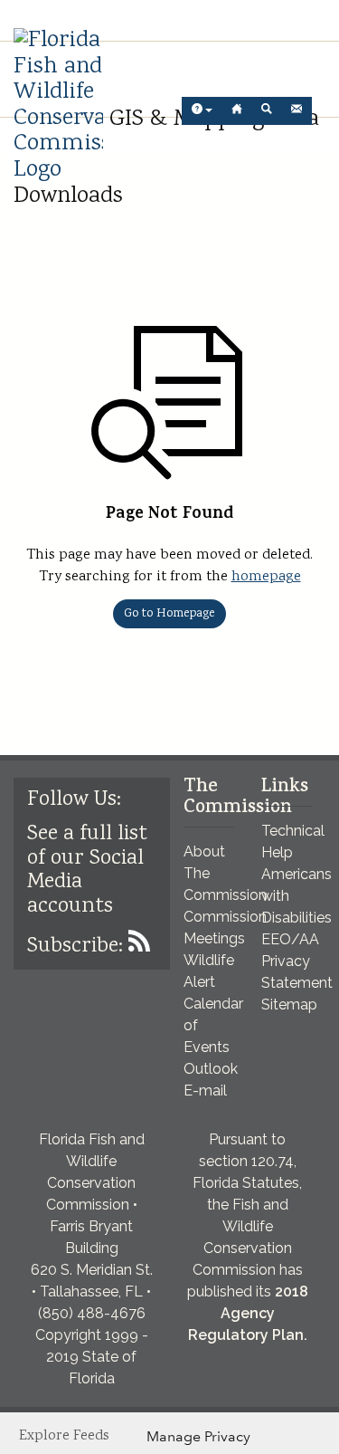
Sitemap (289, 1004)
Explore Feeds (64, 1436)
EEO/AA (290, 939)
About (204, 851)
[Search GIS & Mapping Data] (266, 111)
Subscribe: (77, 946)
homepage (266, 577)
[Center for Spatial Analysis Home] (236, 111)
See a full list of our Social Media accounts (87, 870)
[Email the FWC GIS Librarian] (296, 111)
